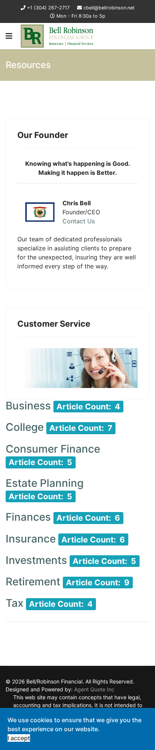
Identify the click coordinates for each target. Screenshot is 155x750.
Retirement (33, 581)
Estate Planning (45, 483)
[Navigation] (9, 36)
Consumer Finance (53, 448)
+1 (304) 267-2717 (48, 8)
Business (28, 405)
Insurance (31, 538)
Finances (28, 517)
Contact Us (78, 221)
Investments (36, 560)
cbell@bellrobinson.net (109, 8)
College (25, 427)
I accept (19, 738)
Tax (14, 603)
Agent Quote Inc (94, 689)
